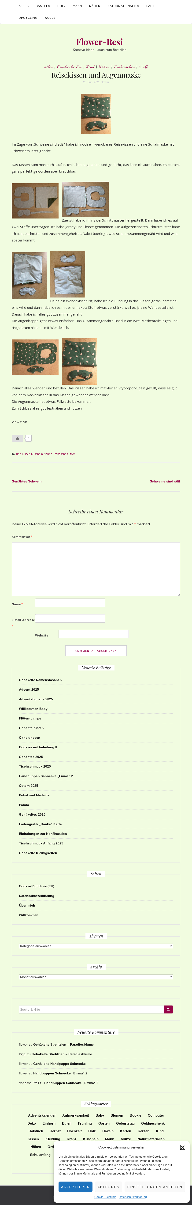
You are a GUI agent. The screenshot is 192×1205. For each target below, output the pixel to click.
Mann (77, 6)
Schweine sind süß (165, 481)
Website (41, 635)
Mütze (126, 1139)
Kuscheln (37, 454)
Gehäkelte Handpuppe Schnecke (59, 1064)
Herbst (55, 1131)
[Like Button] (17, 438)
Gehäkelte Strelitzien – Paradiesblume (63, 1044)
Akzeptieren (75, 1186)
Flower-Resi (99, 41)
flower (105, 82)
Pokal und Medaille (34, 795)
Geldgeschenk (153, 1123)
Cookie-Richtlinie (105, 1197)
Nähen (94, 6)
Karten (125, 1131)
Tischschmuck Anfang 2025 (41, 843)
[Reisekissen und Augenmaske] (96, 113)
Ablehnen (108, 1186)
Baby (100, 1115)
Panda (24, 805)
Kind (90, 66)
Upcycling (28, 17)
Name (17, 604)
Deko (31, 1123)
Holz (61, 6)
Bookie (135, 1115)
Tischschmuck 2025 (35, 766)
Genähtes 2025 (31, 757)
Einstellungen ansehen (154, 1186)
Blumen (117, 1115)
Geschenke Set (69, 66)
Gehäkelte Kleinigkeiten (38, 853)
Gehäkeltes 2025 (32, 814)
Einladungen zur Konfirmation (43, 834)
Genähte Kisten (31, 728)
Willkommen (28, 915)
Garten (104, 1123)
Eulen (66, 1123)
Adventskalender (42, 1115)
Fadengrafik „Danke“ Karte (40, 824)
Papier (152, 6)
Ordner (53, 1147)
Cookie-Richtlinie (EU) (36, 886)
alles (24, 6)
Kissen (26, 454)
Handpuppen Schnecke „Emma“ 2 (46, 776)
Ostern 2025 (28, 785)
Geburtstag (125, 1123)
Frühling (85, 1123)
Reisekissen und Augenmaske (96, 74)
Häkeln (108, 1131)
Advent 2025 (29, 689)
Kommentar (22, 537)
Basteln (43, 6)
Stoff (143, 66)
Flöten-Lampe (30, 718)
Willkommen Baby (33, 709)
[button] (182, 1147)
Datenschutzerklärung (133, 1197)
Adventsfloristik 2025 (36, 699)
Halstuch (36, 1131)
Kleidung (52, 1139)
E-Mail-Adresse (23, 623)
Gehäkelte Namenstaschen (40, 680)
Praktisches (124, 66)
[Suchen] (168, 1009)
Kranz (72, 1139)
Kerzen (143, 1131)
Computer (156, 1115)
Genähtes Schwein (27, 481)
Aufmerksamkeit (75, 1115)
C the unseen (29, 737)
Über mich (27, 905)
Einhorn (48, 1123)
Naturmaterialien (123, 6)
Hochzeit (74, 1131)
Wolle (49, 17)
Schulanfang (40, 1155)
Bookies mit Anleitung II (38, 747)
